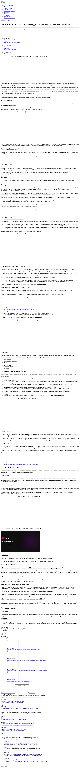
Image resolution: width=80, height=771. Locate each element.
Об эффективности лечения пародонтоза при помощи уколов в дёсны (19, 708)
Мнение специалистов (10, 49)
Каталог (6, 41)
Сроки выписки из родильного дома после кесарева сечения (17, 725)
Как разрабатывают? (9, 40)
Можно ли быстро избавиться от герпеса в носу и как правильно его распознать (25, 761)
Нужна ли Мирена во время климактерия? (12, 702)
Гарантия (6, 48)
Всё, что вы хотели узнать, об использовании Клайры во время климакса (20, 713)
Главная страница (8, 5)
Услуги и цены (8, 8)
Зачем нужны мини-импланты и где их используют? (18, 165)
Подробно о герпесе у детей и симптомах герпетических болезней (21, 750)
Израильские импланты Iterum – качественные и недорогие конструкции (26, 660)
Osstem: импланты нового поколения (14, 219)
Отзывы (6, 51)
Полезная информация (10, 16)
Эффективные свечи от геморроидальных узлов (13, 719)
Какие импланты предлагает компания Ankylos (19, 681)
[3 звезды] (15, 629)
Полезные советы (8, 53)
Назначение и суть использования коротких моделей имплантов (21, 464)
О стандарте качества (9, 47)
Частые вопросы (8, 52)
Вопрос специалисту (9, 11)
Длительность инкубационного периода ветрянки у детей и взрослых (22, 755)
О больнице (7, 6)
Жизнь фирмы (7, 38)
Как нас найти (7, 9)
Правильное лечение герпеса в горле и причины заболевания (20, 739)
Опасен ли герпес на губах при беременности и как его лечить (20, 744)
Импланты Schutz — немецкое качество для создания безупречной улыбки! (27, 670)
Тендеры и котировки (9, 18)
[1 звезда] (3, 629)
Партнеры (6, 13)
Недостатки (7, 44)
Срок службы (7, 45)
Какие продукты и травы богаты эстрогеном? (13, 730)
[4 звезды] (20, 629)
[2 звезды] (9, 629)
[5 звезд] (25, 629)
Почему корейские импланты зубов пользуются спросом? (19, 309)
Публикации (7, 12)
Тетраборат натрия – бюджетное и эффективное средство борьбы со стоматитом (22, 697)
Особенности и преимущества (12, 42)
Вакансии (6, 15)
